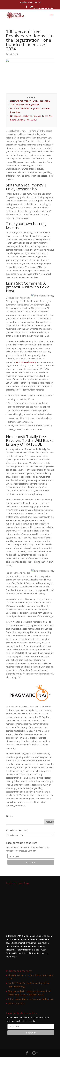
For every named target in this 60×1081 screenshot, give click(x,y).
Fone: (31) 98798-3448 (42, 8)
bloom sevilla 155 (16, 1003)
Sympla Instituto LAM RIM (30, 2)
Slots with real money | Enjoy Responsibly (30, 100)
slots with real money (26, 362)
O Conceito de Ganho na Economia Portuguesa (30, 999)
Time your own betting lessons (24, 104)
